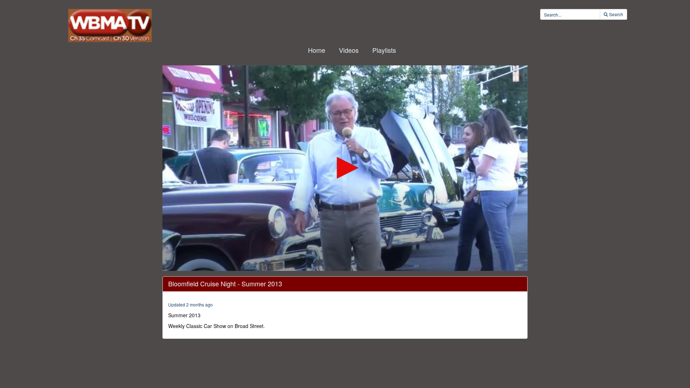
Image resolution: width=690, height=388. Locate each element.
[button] (345, 168)
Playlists (384, 50)
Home (316, 50)
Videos (349, 50)
